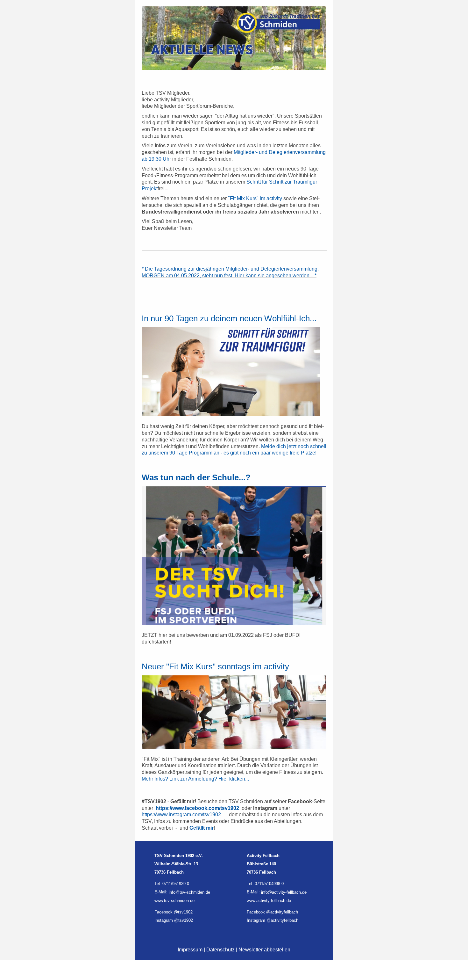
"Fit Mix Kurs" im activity (255, 198)
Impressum (190, 949)
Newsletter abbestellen (264, 949)
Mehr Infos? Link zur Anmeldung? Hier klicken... (195, 779)
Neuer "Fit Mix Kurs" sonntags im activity (215, 666)
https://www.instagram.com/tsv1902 (181, 814)
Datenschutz (220, 949)
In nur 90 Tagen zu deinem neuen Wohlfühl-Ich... (229, 318)
